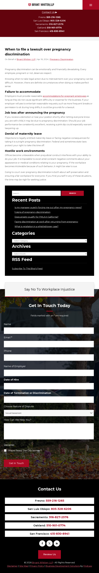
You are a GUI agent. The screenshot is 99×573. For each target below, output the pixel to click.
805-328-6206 (58, 20)
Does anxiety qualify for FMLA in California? (36, 217)
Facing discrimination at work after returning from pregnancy (46, 222)
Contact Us (48, 12)
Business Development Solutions (63, 566)
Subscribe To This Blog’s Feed (27, 268)
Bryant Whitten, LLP (26, 59)
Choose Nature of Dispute (19, 406)
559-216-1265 (53, 17)
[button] (91, 5)
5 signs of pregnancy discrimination (32, 212)
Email (8, 337)
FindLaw (87, 566)
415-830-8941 (57, 31)
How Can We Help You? (17, 419)
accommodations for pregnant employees (64, 96)
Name (7, 324)
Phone (7, 351)
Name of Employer (15, 366)
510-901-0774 (54, 27)
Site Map (23, 566)
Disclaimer (9, 445)
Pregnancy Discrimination (61, 59)
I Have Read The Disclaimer (25, 450)
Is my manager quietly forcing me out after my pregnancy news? (48, 207)
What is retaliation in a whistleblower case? (36, 226)
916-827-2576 (56, 24)
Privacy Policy (37, 566)
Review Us (49, 554)
